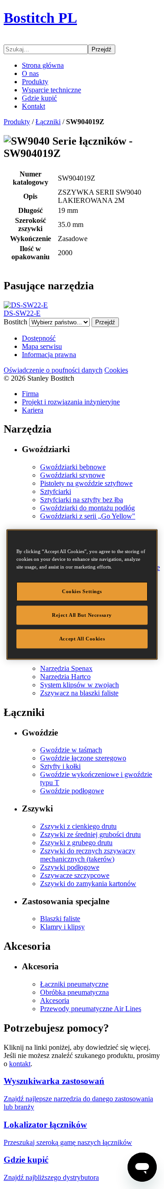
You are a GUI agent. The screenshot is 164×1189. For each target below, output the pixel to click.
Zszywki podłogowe (69, 867)
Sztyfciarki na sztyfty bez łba (81, 500)
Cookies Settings (82, 591)
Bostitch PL (40, 18)
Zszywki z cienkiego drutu (78, 826)
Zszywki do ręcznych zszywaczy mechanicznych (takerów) (87, 855)
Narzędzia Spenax (66, 668)
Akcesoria (54, 1000)
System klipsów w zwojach (79, 685)
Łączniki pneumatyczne (74, 984)
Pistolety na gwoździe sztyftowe (86, 483)
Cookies (116, 370)
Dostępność (39, 338)
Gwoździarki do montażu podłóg (87, 508)
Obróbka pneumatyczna (74, 992)
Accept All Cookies (82, 638)
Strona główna (43, 65)
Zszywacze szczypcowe (74, 875)
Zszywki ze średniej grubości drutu (90, 834)
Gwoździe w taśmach (71, 750)
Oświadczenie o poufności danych (53, 370)
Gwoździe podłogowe (72, 791)
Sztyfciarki (55, 491)
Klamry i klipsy (62, 927)
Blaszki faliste (60, 918)
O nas (30, 73)
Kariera (32, 410)
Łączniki (48, 122)
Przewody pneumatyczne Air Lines (90, 1009)
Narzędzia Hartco (65, 676)
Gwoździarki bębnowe (73, 467)
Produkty (35, 82)
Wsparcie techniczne (51, 90)
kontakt (20, 1064)
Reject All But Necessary (82, 615)
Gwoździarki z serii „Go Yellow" (87, 516)
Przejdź (102, 49)
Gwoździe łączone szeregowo (83, 758)
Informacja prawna (49, 354)
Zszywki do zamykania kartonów (88, 883)
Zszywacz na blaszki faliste (79, 693)
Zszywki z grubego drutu (76, 842)
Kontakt (33, 106)
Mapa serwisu (42, 346)
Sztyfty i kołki (60, 766)
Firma (30, 394)
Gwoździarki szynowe (72, 475)
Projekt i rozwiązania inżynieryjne (71, 402)
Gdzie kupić (39, 98)
